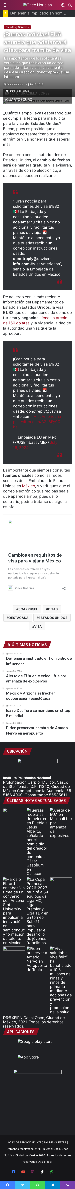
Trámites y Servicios (17, 27)
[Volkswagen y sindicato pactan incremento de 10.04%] (14, 814)
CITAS (53, 609)
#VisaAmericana (46, 416)
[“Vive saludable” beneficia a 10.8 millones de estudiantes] (61, 980)
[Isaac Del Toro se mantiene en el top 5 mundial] (14, 952)
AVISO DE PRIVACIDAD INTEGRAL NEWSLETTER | (37, 1142)
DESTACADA (19, 618)
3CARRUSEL (28, 609)
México (28, 486)
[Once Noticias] (37, 5)
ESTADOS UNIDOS (53, 618)
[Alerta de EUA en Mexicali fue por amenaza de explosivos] (61, 823)
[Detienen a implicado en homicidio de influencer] (38, 842)
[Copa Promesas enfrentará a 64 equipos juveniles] (38, 911)
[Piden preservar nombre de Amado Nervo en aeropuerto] (38, 959)
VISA (38, 626)
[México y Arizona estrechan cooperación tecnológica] (14, 911)
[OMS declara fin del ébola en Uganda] (61, 883)
